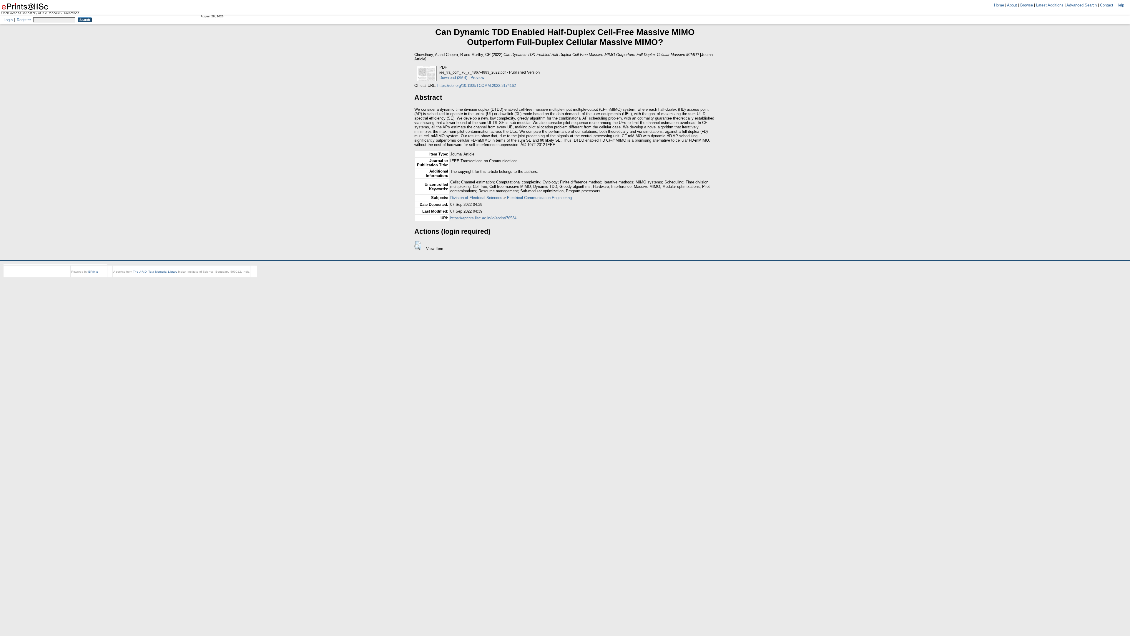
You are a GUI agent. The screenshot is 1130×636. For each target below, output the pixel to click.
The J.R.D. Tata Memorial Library (155, 271)
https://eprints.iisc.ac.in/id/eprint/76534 (483, 218)
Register (24, 20)
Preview (477, 77)
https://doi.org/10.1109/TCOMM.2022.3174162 (476, 85)
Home (999, 5)
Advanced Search (1081, 5)
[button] (417, 245)
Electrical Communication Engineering (539, 198)
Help (1120, 5)
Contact (1106, 5)
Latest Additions (1049, 5)
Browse (1026, 5)
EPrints (93, 271)
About (1012, 5)
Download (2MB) (453, 77)
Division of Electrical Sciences (476, 198)
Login (8, 20)
